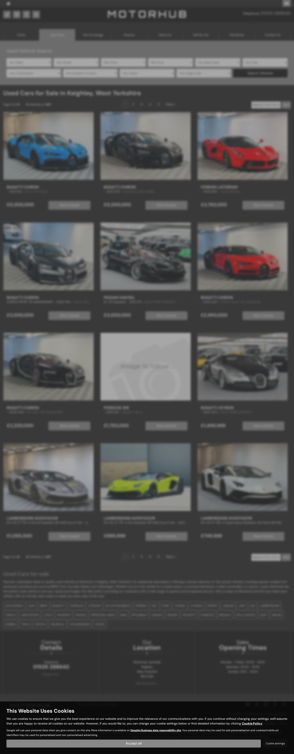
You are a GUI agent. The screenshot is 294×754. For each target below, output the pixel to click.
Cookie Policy (252, 723)
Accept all (134, 743)
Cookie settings (275, 743)
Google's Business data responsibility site (155, 730)
